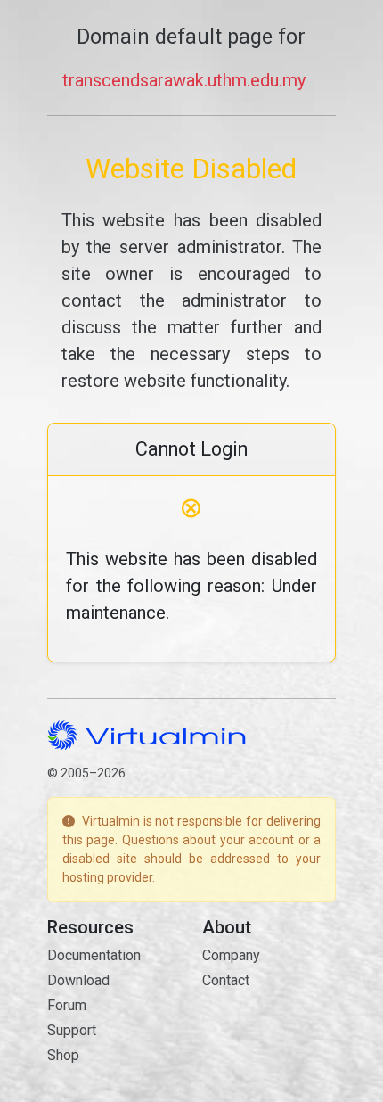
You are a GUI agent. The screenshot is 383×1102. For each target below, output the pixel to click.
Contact (225, 980)
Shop (63, 1055)
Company (231, 955)
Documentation (94, 955)
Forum (66, 1005)
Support (71, 1030)
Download (78, 980)
